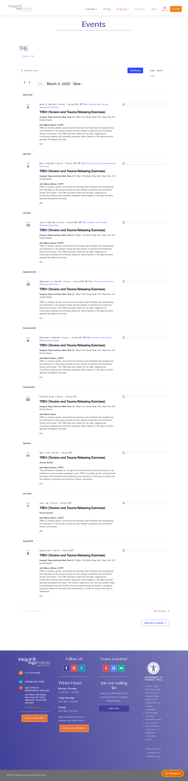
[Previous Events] (24, 82)
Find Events (135, 70)
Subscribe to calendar (154, 623)
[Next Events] (29, 82)
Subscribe (113, 708)
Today (40, 83)
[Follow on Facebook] (66, 668)
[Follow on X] (82, 668)
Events (25, 56)
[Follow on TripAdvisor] (121, 668)
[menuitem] (91, 9)
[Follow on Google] (113, 668)
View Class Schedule (74, 728)
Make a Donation (34, 718)
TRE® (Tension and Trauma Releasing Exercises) (72, 112)
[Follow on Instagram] (74, 668)
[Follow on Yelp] (106, 668)
